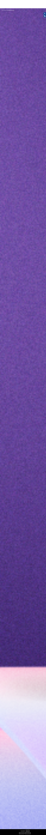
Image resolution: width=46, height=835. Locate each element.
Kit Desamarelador (10, 10)
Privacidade (23, 830)
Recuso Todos (27, 833)
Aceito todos (22, 833)
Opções (27, 830)
